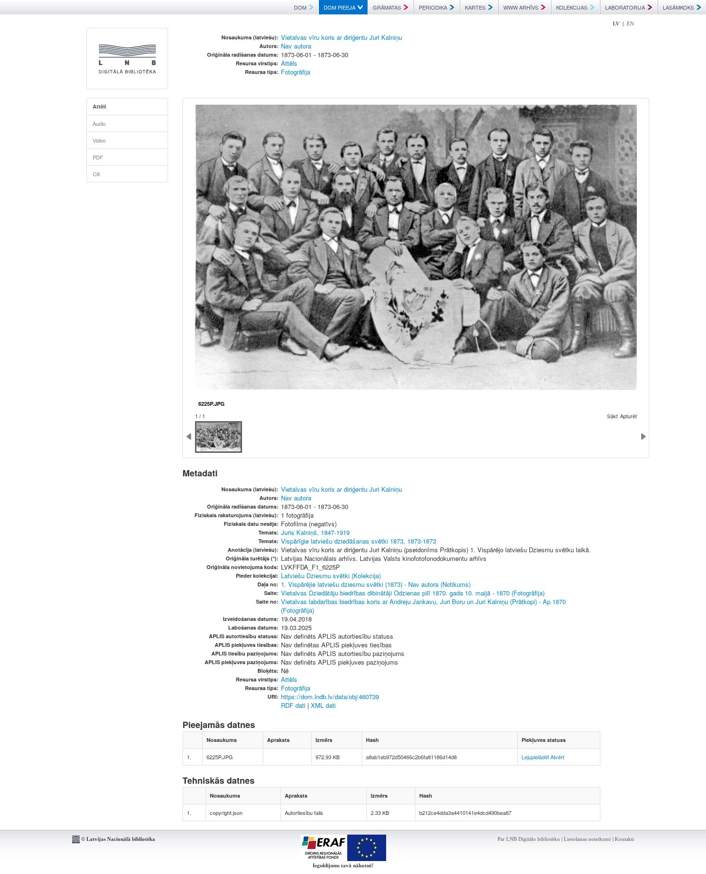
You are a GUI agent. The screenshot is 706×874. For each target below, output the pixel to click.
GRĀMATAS (387, 7)
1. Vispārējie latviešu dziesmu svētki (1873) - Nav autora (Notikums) (376, 584)
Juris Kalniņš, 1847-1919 (315, 532)
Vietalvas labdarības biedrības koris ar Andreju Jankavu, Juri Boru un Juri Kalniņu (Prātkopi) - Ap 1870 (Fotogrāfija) (423, 606)
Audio (99, 123)
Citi (96, 174)
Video (99, 140)
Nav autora (296, 45)
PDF (98, 157)
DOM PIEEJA (339, 7)
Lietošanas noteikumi (587, 839)
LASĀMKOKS (678, 7)
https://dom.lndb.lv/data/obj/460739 (330, 696)
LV (616, 23)
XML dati (323, 705)
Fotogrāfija (295, 71)
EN (630, 23)
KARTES (475, 7)
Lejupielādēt (535, 757)
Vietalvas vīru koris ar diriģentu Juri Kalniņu (341, 37)
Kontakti (624, 839)
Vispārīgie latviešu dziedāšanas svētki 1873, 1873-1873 (358, 541)
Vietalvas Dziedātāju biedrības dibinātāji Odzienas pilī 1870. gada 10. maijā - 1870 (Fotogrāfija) (413, 592)
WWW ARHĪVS (520, 7)
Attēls (289, 63)
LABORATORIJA (625, 7)
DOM (300, 7)
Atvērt (557, 757)
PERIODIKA (433, 7)
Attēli (99, 106)
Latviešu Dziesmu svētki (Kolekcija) (331, 575)
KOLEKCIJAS (571, 7)
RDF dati (293, 705)
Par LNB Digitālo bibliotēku (529, 839)
